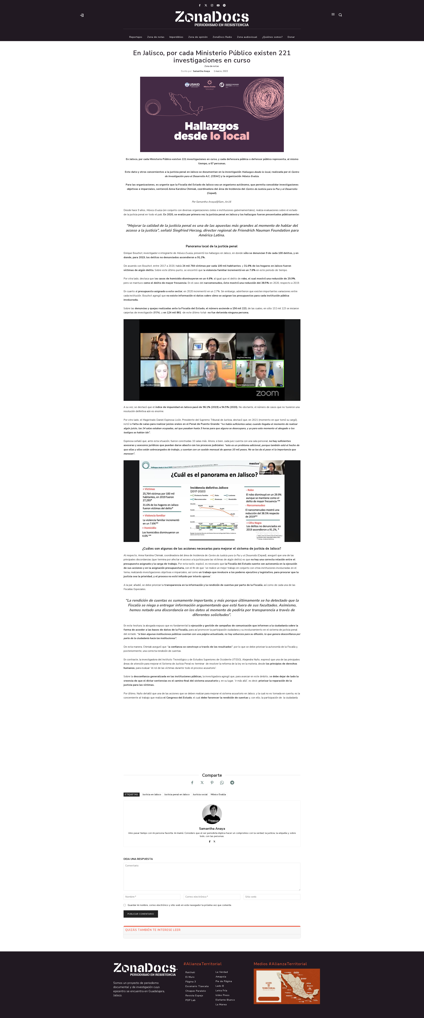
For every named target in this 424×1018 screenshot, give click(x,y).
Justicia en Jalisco (152, 794)
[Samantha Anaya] (212, 814)
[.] (81, 15)
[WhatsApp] (222, 783)
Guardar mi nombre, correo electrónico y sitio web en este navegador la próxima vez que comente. (180, 905)
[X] (202, 783)
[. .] (141, 969)
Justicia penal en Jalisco (177, 794)
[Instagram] (212, 5)
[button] (340, 14)
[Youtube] (218, 5)
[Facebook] (199, 5)
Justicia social (200, 794)
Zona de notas (211, 66)
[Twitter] (206, 5)
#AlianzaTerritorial (203, 963)
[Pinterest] (212, 783)
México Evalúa (218, 794)
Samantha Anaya (201, 71)
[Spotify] (224, 5)
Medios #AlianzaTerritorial (280, 963)
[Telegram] (232, 783)
